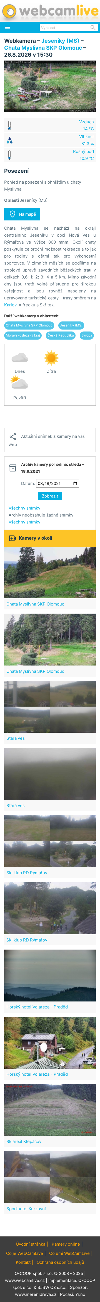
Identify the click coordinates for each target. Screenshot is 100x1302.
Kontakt (23, 1262)
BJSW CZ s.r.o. (52, 1287)
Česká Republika (61, 335)
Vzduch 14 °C (86, 125)
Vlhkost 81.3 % (86, 140)
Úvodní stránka (30, 1244)
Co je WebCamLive (24, 1253)
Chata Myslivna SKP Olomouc (43, 47)
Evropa (86, 335)
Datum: (28, 483)
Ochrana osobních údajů (60, 1262)
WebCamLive (50, 11)
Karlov (10, 305)
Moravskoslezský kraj (23, 335)
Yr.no (80, 1294)
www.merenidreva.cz (35, 1294)
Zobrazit (50, 496)
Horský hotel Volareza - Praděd (37, 1007)
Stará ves (15, 738)
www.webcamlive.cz (25, 1280)
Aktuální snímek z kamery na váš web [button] (47, 440)
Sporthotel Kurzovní (26, 1208)
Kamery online (66, 1244)
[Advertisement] (50, 417)
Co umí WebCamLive (69, 1253)
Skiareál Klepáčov (23, 1141)
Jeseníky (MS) (60, 40)
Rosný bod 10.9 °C (83, 155)
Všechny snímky (24, 508)
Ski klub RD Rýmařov (26, 872)
